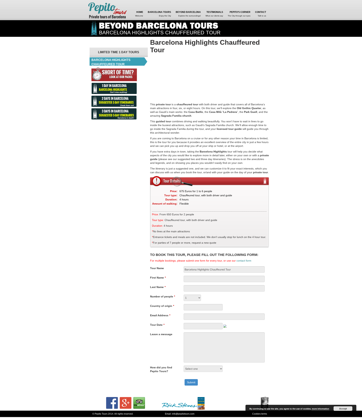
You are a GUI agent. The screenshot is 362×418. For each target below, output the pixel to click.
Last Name (158, 287)
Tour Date (157, 324)
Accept (343, 408)
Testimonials (214, 14)
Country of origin (162, 305)
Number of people (162, 296)
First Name (158, 277)
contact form (243, 260)
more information (320, 408)
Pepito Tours (108, 10)
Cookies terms (259, 414)
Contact (260, 14)
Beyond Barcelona (188, 14)
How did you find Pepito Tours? (161, 369)
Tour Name (157, 268)
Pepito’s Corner (239, 14)
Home (139, 14)
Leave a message (161, 334)
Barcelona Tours (159, 14)
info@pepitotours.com (183, 414)
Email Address (160, 315)
